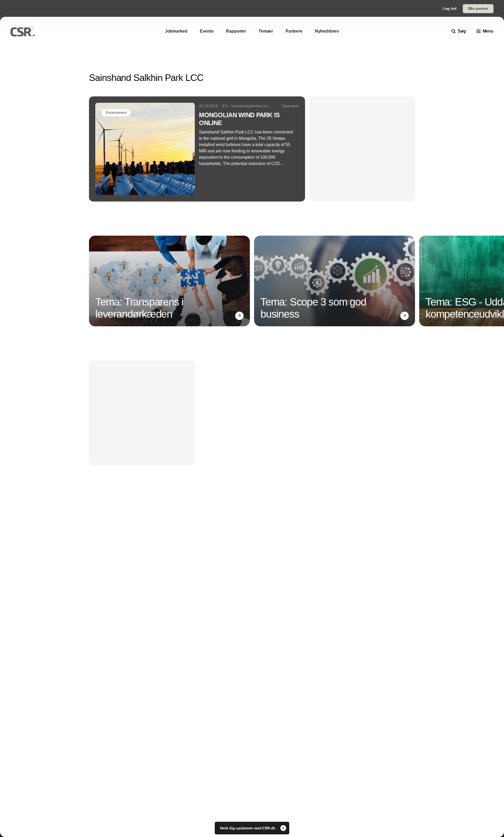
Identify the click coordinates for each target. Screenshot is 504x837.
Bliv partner (478, 8)
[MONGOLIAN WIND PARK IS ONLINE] (197, 149)
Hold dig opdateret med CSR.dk (248, 828)
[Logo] (22, 31)
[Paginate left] (93, 281)
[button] (239, 316)
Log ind (449, 8)
